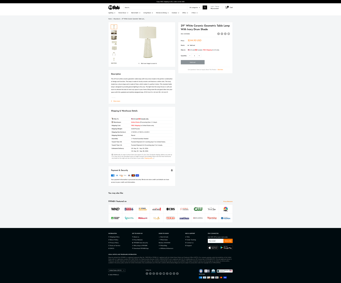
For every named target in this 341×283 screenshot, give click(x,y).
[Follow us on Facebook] (147, 273)
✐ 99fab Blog (163, 245)
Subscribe (228, 241)
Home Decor (122, 13)
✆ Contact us (189, 242)
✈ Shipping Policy (113, 237)
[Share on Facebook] (218, 33)
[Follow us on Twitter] (150, 273)
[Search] (205, 7)
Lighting (110, 13)
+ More (193, 13)
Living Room (147, 13)
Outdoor (174, 13)
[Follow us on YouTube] (164, 273)
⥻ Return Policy (113, 240)
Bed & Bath (134, 13)
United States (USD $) (115, 270)
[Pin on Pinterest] (222, 33)
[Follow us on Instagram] (157, 273)
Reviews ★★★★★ (164, 242)
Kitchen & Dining (161, 13)
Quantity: (184, 55)
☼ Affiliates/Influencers (166, 248)
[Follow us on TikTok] (167, 273)
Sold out (192, 62)
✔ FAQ (187, 237)
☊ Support (188, 245)
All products (116, 19)
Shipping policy (148, 158)
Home (110, 19)
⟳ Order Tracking (190, 240)
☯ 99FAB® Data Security (140, 242)
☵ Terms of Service (114, 245)
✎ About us (135, 237)
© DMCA (111, 248)
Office (184, 13)
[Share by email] (228, 33)
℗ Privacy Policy (113, 242)
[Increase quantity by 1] (199, 56)
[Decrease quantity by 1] (190, 56)
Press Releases (228, 201)
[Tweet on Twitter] (225, 33)
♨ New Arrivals (163, 237)
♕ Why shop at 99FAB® (139, 245)
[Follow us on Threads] (153, 273)
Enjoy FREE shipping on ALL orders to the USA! (171, 1)
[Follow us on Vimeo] (170, 273)
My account (215, 8)
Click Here (220, 69)
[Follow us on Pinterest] (160, 273)
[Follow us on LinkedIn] (174, 273)
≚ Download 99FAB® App (140, 248)
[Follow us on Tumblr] (177, 273)
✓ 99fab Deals (163, 240)
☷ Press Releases (137, 240)
